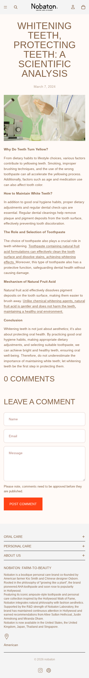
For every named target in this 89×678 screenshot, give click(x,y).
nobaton (49, 659)
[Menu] (5, 7)
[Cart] (83, 7)
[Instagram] (40, 670)
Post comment (23, 504)
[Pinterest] (49, 670)
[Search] (15, 7)
